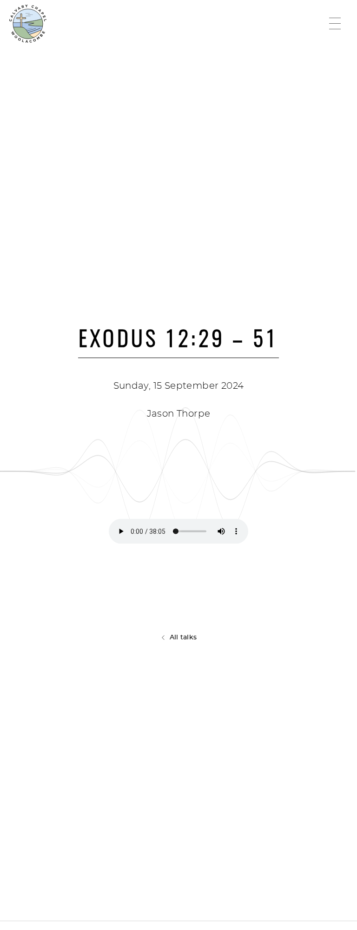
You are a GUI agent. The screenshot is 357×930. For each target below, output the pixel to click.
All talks (183, 637)
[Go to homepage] (27, 23)
